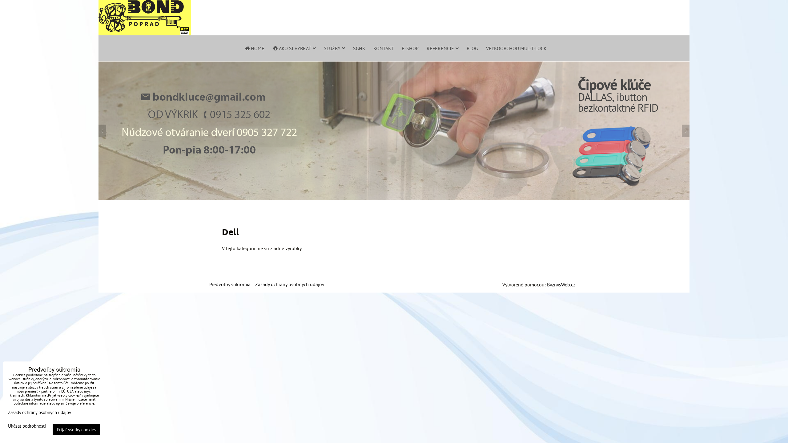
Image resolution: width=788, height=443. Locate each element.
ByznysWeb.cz (561, 284)
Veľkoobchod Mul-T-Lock (516, 48)
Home (257, 48)
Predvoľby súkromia (230, 284)
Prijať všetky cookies (76, 430)
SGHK (359, 48)
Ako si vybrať (295, 48)
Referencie (440, 48)
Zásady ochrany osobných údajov (289, 284)
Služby (332, 48)
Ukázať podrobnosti (27, 426)
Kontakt (383, 48)
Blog (472, 48)
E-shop (410, 48)
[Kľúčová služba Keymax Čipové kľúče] (394, 198)
